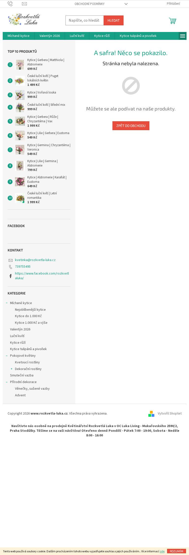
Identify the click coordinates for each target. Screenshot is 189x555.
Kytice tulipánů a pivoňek (28, 349)
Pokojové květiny (23, 355)
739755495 (23, 266)
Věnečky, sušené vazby (32, 388)
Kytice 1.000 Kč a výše (31, 322)
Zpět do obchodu (130, 125)
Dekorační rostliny (28, 369)
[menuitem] (18, 36)
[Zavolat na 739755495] (15, 3)
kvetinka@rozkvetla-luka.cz (35, 260)
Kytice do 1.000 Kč (28, 316)
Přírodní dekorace (23, 382)
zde (162, 551)
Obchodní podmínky (90, 4)
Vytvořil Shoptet (170, 413)
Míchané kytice (21, 303)
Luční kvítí (17, 336)
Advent (20, 395)
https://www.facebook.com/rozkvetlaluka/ (42, 276)
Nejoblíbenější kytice (30, 309)
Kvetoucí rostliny (27, 362)
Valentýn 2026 (20, 329)
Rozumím (176, 551)
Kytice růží (18, 342)
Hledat (114, 20)
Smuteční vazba (21, 375)
